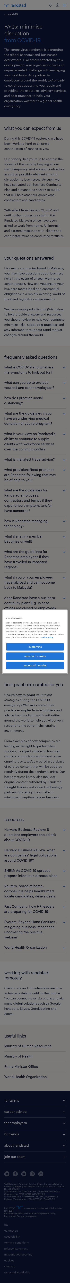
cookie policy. (47, 637)
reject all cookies (35, 656)
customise (35, 646)
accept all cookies (35, 665)
